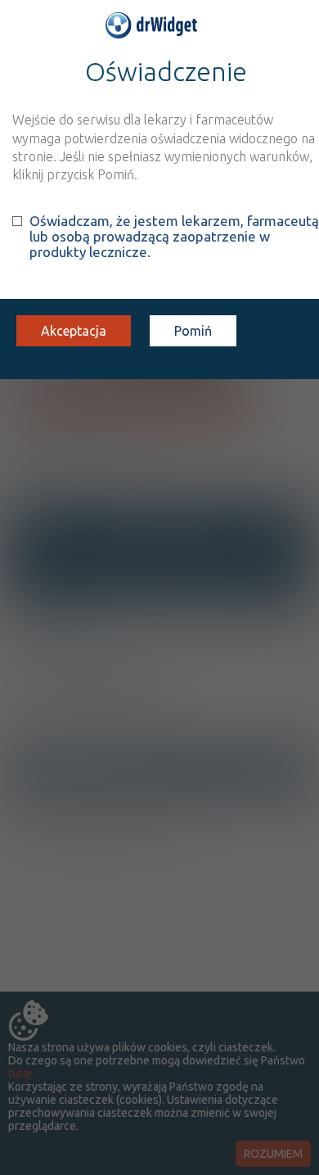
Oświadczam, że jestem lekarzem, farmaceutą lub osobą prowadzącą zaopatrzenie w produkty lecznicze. (174, 236)
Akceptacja (73, 330)
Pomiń (193, 330)
